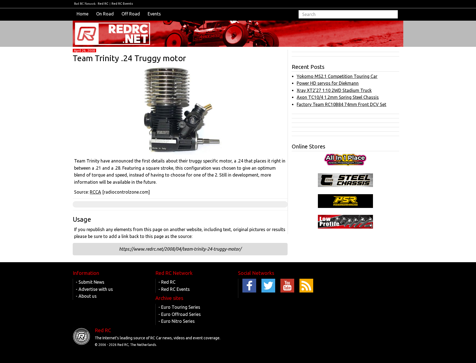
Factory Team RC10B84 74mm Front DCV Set (341, 104)
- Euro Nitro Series (176, 321)
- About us (86, 296)
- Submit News (90, 282)
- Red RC (166, 282)
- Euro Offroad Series (179, 314)
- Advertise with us (94, 289)
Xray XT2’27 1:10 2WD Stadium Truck (334, 90)
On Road (105, 13)
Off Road (130, 13)
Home (82, 13)
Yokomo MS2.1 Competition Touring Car (337, 76)
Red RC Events (122, 3)
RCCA (95, 191)
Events (154, 13)
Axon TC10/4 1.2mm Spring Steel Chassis (338, 97)
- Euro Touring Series (179, 307)
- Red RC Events (174, 289)
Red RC (103, 3)
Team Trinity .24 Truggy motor (129, 58)
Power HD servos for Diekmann (328, 83)
